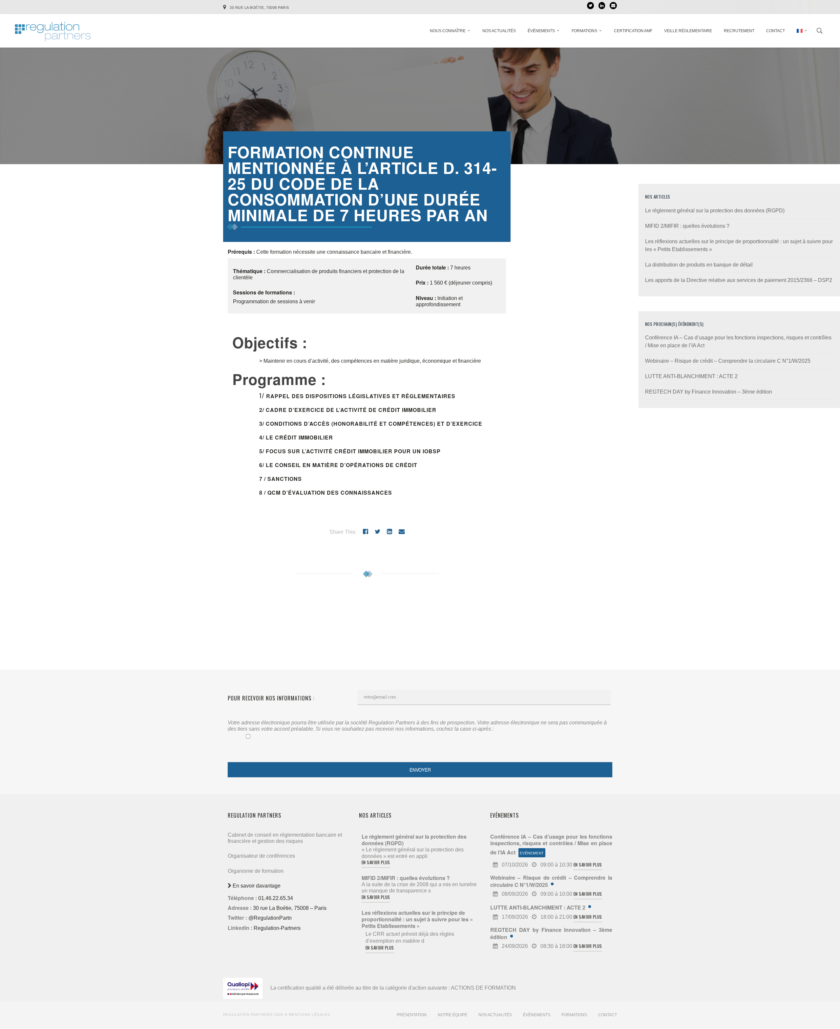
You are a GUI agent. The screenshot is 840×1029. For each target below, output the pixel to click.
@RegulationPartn (270, 918)
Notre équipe (452, 1015)
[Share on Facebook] (365, 531)
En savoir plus (376, 862)
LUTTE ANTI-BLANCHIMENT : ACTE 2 (691, 376)
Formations (584, 31)
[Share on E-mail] (402, 531)
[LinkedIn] (601, 5)
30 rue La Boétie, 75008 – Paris (289, 908)
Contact (775, 31)
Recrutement (739, 31)
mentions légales (309, 1015)
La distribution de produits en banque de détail (699, 265)
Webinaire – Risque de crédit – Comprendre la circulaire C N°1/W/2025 (727, 361)
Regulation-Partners (277, 928)
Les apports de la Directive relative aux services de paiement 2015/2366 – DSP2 (738, 280)
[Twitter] (590, 5)
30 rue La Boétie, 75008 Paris (259, 8)
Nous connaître (448, 31)
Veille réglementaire (688, 31)
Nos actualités (499, 31)
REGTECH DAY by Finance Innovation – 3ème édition (708, 392)
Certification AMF (633, 31)
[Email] (613, 5)
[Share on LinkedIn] (389, 531)
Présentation (412, 1015)
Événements (541, 31)
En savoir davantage (256, 886)
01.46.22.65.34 (275, 898)
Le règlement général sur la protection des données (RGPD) (715, 210)
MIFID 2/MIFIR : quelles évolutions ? (687, 226)
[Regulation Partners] (52, 28)
